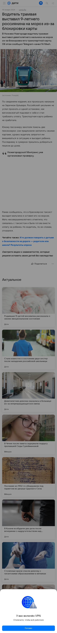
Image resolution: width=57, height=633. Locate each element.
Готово (28, 628)
